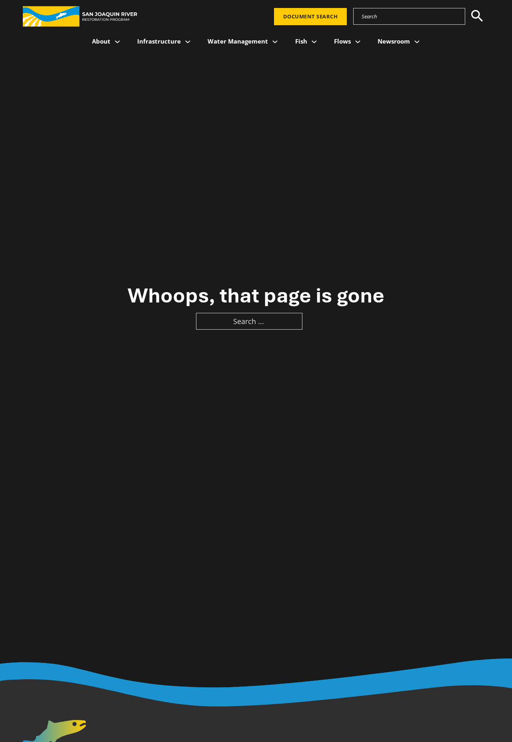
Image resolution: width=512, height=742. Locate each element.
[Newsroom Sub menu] (417, 41)
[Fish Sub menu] (314, 41)
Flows (342, 41)
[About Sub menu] (117, 41)
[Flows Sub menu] (358, 41)
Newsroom (394, 41)
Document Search (310, 16)
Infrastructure (159, 41)
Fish (301, 41)
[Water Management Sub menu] (275, 41)
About (101, 41)
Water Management (238, 41)
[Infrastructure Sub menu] (188, 41)
